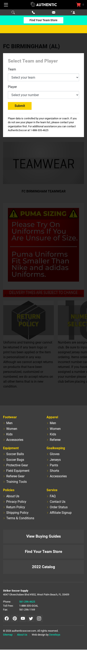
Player (12, 87)
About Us (12, 496)
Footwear (10, 417)
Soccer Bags (15, 460)
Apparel (52, 417)
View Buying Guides (43, 536)
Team (12, 69)
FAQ (53, 496)
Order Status (59, 507)
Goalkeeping (56, 448)
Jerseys (55, 460)
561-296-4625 (27, 601)
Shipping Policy (17, 513)
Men (9, 423)
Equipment (11, 448)
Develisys (54, 634)
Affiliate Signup (61, 513)
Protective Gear (17, 465)
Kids (9, 434)
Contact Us (57, 502)
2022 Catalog (43, 566)
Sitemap (8, 634)
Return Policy (15, 507)
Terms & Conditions (20, 518)
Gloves (54, 454)
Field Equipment (17, 471)
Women (11, 429)
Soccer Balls (15, 454)
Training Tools (16, 482)
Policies (8, 490)
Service (52, 490)
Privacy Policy (16, 502)
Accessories (14, 440)
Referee (55, 440)
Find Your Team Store (43, 20)
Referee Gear (15, 476)
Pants (54, 465)
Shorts (54, 471)
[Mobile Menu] (6, 5)
